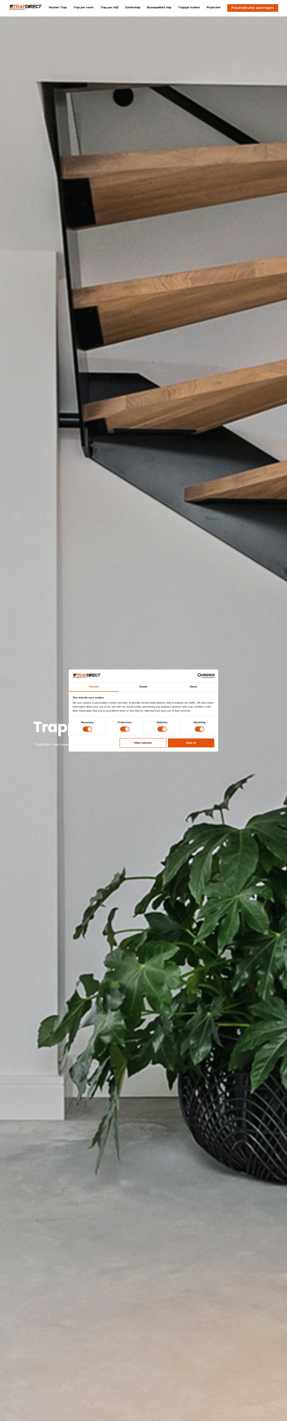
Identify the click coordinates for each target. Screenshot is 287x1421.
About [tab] (193, 686)
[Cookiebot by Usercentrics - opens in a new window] (200, 675)
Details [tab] (144, 686)
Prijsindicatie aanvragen (252, 8)
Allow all (191, 742)
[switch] (125, 729)
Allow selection (143, 742)
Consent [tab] (94, 686)
